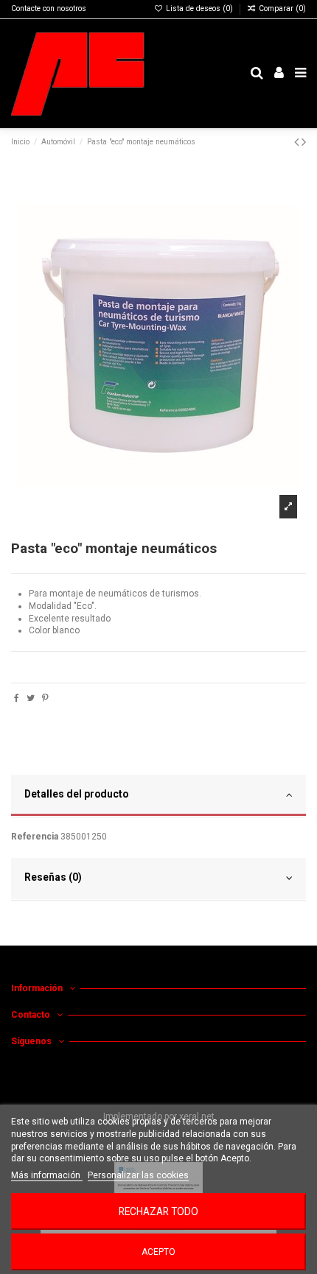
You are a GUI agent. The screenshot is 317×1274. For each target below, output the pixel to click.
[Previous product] (298, 141)
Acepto (158, 1252)
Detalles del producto (76, 794)
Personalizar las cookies (138, 1175)
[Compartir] (16, 698)
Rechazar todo (158, 1211)
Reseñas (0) (53, 877)
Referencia (34, 836)
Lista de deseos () (199, 8)
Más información (47, 1175)
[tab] (158, 796)
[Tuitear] (31, 698)
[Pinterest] (45, 698)
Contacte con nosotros (48, 8)
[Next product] (304, 141)
